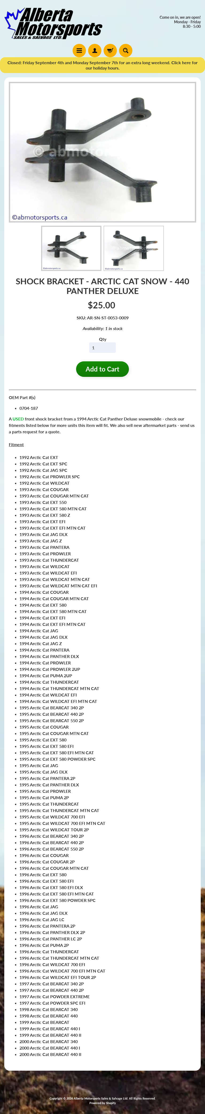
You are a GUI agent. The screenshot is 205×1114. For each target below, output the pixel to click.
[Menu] (79, 50)
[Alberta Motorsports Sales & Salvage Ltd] (53, 22)
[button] (71, 248)
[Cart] (110, 50)
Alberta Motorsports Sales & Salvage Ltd (100, 1098)
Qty (102, 339)
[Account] (94, 50)
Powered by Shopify (102, 1103)
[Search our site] (125, 50)
